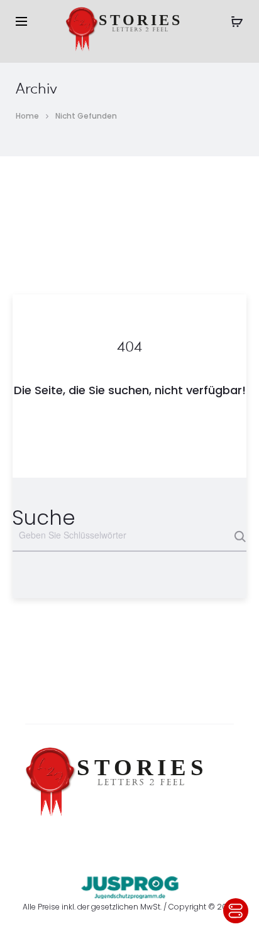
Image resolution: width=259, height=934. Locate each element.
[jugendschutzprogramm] (130, 884)
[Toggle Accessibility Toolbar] (236, 911)
